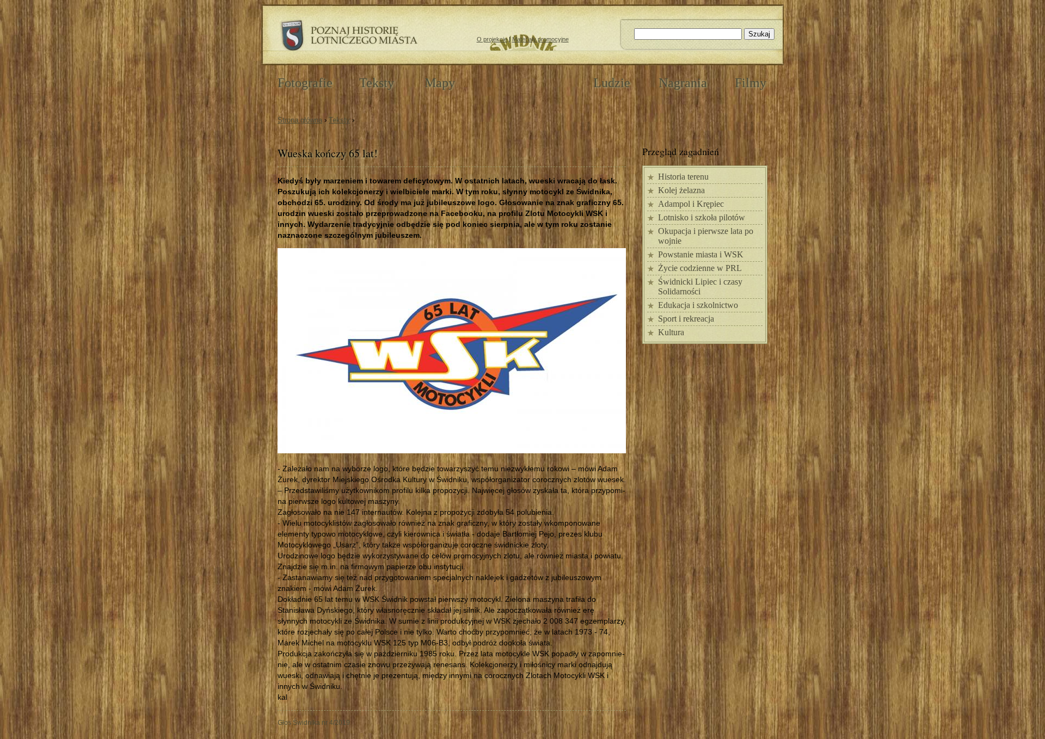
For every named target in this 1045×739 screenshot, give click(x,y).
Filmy (750, 83)
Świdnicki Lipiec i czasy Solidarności (700, 286)
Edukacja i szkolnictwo (698, 305)
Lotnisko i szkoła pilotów (701, 217)
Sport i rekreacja (686, 318)
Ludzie (611, 83)
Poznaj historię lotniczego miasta (348, 36)
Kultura (671, 332)
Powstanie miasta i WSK (700, 254)
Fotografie (305, 83)
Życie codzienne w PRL (700, 268)
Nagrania (683, 83)
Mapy (440, 83)
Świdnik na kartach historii (523, 82)
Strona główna (300, 120)
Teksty (339, 120)
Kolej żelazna (681, 190)
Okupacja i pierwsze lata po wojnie (705, 235)
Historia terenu (683, 176)
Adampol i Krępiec (691, 203)
